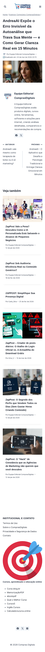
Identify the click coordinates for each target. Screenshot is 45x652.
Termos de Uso (10, 523)
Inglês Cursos (13, 607)
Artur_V (11, 358)
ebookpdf (11, 596)
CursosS (11, 603)
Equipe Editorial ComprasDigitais (22, 54)
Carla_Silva (13, 301)
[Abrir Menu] (40, 6)
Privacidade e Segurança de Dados (20, 531)
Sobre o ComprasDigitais (15, 527)
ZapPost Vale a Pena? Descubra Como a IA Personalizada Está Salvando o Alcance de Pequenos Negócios (22, 233)
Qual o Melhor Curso (17, 600)
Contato (7, 535)
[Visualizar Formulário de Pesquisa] (5, 6)
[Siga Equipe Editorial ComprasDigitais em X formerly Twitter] (21, 135)
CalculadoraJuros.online (18, 611)
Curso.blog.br (13, 588)
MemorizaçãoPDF (15, 592)
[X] (22, 628)
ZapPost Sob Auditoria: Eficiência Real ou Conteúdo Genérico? (21, 266)
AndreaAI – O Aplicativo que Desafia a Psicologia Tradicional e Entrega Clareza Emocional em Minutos (34, 159)
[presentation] (22, 209)
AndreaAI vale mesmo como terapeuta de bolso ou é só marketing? (9, 154)
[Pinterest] (27, 628)
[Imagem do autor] (4, 54)
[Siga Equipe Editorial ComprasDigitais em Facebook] (16, 135)
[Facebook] (18, 628)
